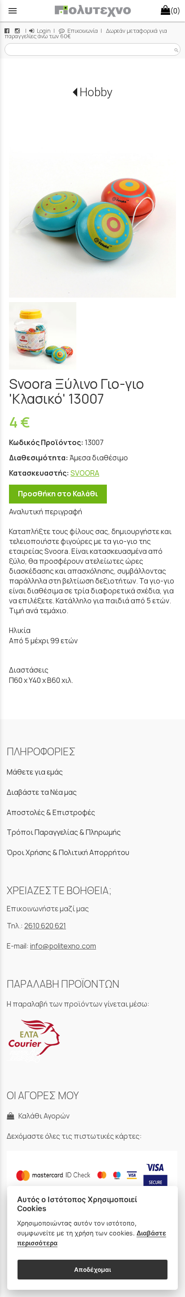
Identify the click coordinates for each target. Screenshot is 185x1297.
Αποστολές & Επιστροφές (51, 812)
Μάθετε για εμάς (35, 772)
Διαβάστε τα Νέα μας (42, 792)
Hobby (95, 92)
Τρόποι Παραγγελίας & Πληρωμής (64, 832)
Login (43, 31)
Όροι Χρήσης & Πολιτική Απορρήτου (68, 852)
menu (12, 10)
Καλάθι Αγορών (43, 1116)
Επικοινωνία (82, 31)
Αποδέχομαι (92, 1269)
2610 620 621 (45, 926)
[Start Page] (92, 11)
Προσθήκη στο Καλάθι (58, 494)
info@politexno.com (63, 946)
